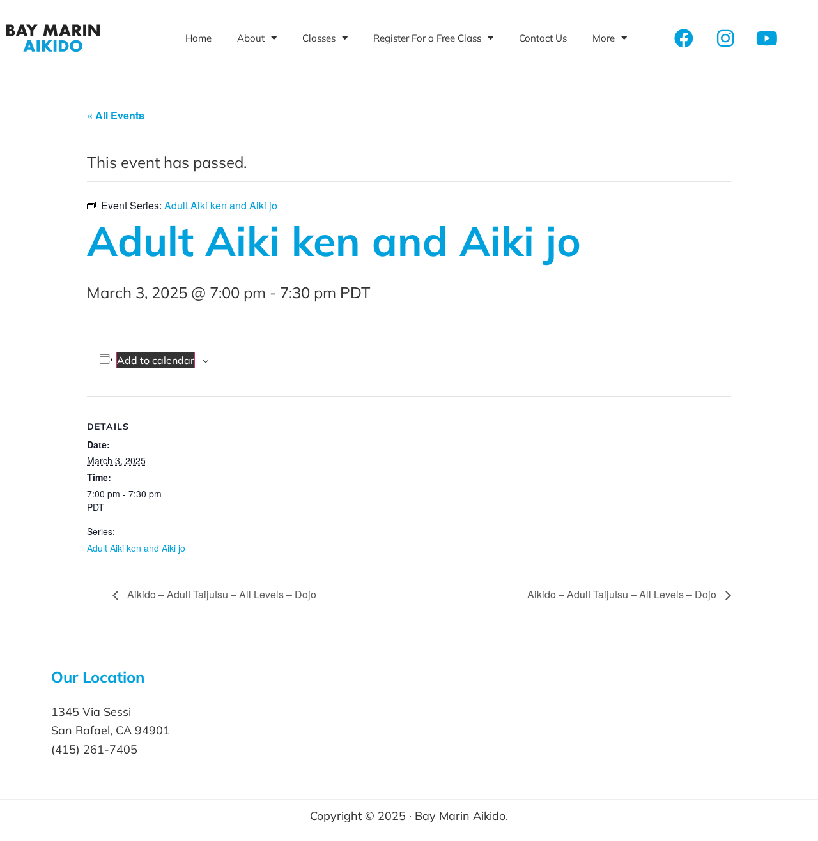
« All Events (115, 115)
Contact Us (543, 38)
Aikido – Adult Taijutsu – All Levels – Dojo (220, 594)
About (251, 38)
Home (198, 38)
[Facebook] (684, 38)
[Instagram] (725, 38)
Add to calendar (155, 360)
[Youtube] (767, 38)
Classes (319, 38)
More (603, 38)
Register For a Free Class (427, 38)
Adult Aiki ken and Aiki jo (136, 548)
